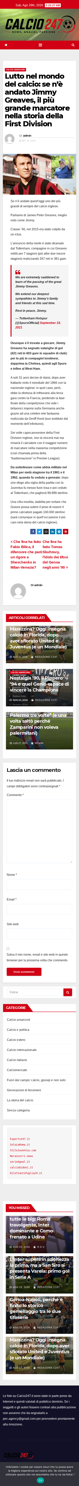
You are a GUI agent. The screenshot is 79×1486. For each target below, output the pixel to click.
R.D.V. (41, 1247)
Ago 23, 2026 (21, 1287)
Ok (40, 1480)
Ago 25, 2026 (21, 1247)
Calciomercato (17, 1070)
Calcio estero (16, 1039)
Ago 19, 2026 (21, 1327)
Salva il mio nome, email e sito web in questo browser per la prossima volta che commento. (37, 957)
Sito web (13, 924)
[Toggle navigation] (40, 45)
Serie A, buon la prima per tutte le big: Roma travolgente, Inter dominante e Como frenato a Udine (39, 1225)
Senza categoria (18, 1110)
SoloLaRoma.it (20, 1144)
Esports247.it (20, 1138)
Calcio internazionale (22, 1050)
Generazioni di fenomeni (24, 1090)
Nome (12, 874)
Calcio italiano (17, 1060)
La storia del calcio (20, 1100)
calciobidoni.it (21, 1167)
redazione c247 (46, 657)
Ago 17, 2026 (21, 1368)
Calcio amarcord (15, 70)
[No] (74, 1474)
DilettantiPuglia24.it (26, 1173)
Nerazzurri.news (21, 1156)
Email (11, 899)
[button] (73, 45)
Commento (15, 795)
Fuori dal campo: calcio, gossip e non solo (36, 1080)
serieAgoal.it (20, 1161)
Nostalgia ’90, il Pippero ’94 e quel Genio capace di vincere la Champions (39, 683)
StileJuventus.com (23, 1150)
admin (27, 135)
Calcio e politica (18, 1029)
